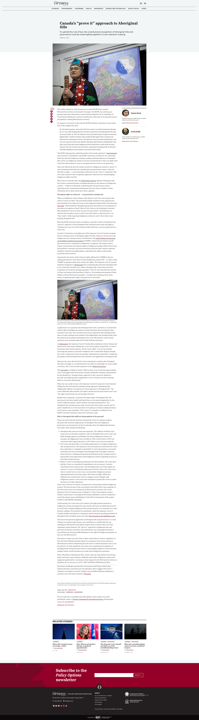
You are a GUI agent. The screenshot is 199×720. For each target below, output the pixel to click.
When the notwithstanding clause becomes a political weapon (134, 646)
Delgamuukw (78, 265)
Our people (98, 704)
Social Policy (133, 8)
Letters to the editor (101, 700)
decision (88, 181)
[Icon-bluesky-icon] (51, 114)
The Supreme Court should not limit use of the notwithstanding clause (110, 646)
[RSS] (66, 706)
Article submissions (100, 698)
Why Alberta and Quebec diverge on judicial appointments (86, 646)
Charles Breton (82, 650)
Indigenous (98, 8)
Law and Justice (78, 592)
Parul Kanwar (130, 650)
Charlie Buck (105, 650)
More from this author (129, 123)
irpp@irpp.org (69, 701)
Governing (79, 8)
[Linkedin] (51, 111)
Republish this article (65, 605)
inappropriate (112, 153)
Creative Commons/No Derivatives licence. (88, 599)
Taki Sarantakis (58, 648)
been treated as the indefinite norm (102, 516)
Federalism (72, 590)
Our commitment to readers (103, 695)
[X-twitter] (51, 121)
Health (89, 8)
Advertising (98, 702)
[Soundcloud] (61, 706)
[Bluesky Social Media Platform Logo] (56, 706)
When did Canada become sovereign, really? (62, 645)
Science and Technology (116, 8)
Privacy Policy (99, 709)
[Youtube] (59, 706)
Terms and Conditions (110, 709)
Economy (55, 8)
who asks (60, 206)
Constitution (69, 592)
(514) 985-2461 (58, 701)
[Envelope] (51, 116)
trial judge (64, 370)
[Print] (51, 119)
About (97, 693)
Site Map (119, 709)
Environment (67, 8)
